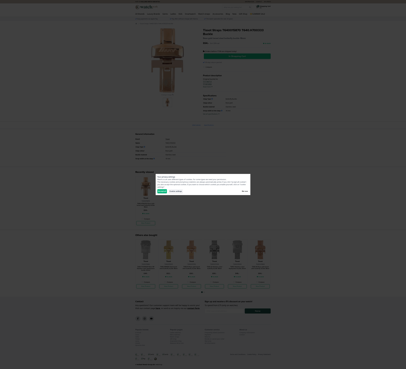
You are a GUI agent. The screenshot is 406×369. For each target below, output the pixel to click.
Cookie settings (175, 191)
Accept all (162, 191)
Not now (245, 191)
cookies (189, 179)
